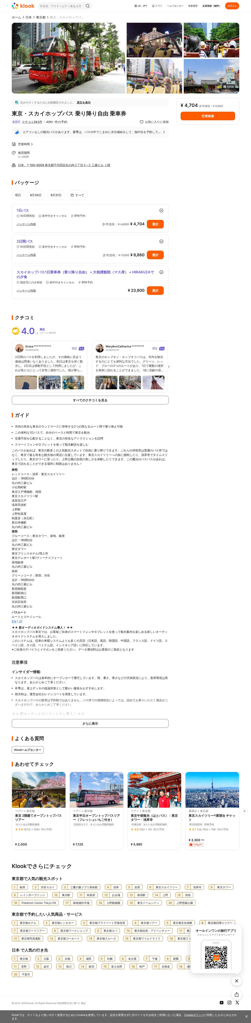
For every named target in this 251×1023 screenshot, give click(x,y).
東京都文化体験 (182, 922)
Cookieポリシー (194, 1015)
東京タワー (224, 887)
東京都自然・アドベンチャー (152, 930)
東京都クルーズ (106, 938)
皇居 (137, 887)
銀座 (22, 887)
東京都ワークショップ (74, 930)
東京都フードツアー (32, 930)
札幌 (110, 958)
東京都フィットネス (189, 938)
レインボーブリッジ (32, 895)
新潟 (91, 966)
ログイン (232, 5)
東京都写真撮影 (31, 938)
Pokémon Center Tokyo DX (39, 902)
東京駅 (66, 895)
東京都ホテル (28, 922)
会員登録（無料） (211, 5)
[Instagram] (229, 1003)
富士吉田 (116, 966)
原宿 (188, 895)
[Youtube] (222, 1003)
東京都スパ (110, 930)
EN (14, 621)
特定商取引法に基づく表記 (71, 1003)
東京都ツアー (149, 922)
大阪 (46, 958)
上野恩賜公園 (184, 902)
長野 (24, 966)
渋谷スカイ (48, 887)
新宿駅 (141, 895)
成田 (88, 958)
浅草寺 (197, 887)
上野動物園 (113, 902)
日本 (28, 17)
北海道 (166, 966)
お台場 (116, 895)
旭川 (69, 966)
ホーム (16, 17)
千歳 (154, 958)
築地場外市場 (81, 902)
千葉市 (26, 974)
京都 (67, 958)
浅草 (116, 887)
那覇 (176, 958)
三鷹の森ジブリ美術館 (84, 887)
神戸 (142, 966)
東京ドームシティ (148, 902)
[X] (237, 1003)
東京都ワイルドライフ (146, 938)
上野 (165, 895)
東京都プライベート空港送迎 (107, 922)
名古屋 (132, 958)
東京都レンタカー (63, 922)
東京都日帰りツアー (220, 922)
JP (20, 621)
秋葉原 (91, 895)
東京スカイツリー (167, 887)
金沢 (46, 966)
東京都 (40, 17)
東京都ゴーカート (69, 938)
